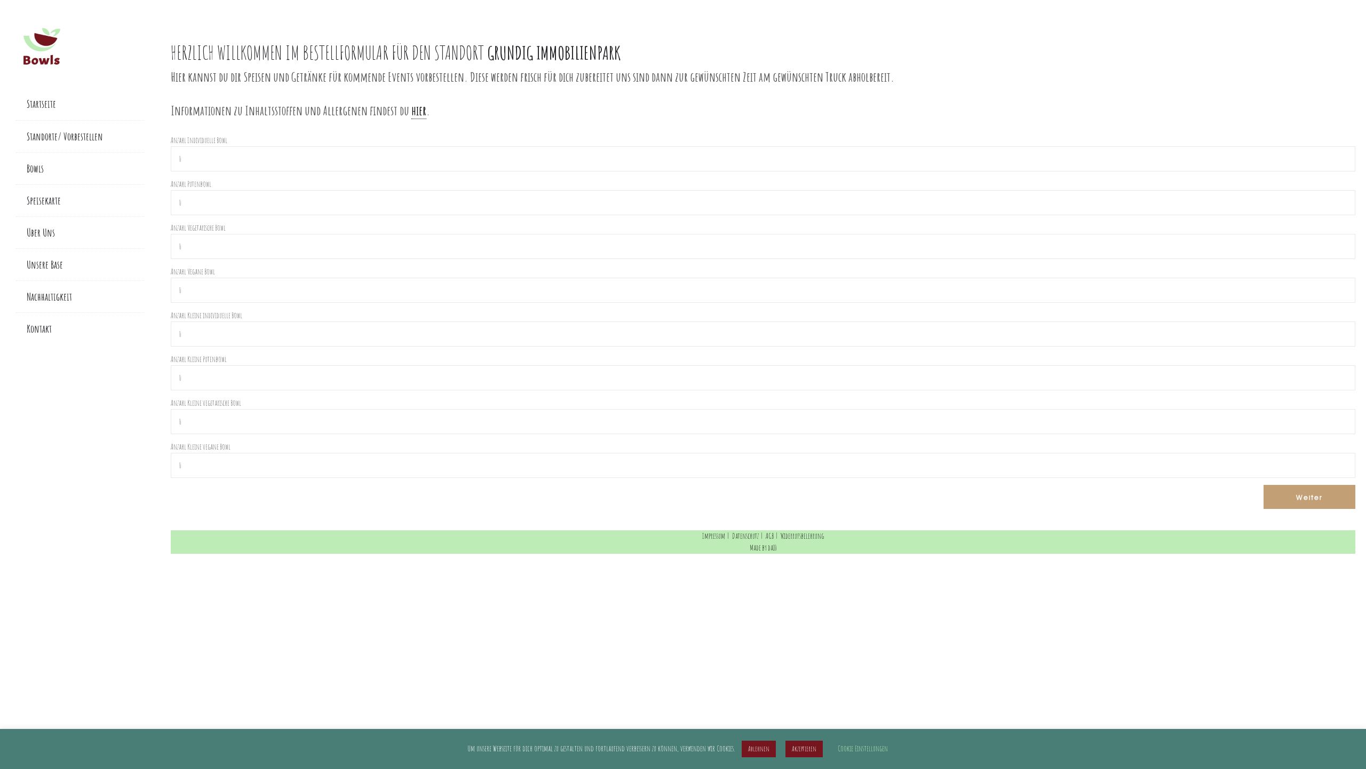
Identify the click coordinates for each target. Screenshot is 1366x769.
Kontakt (39, 328)
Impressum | (716, 535)
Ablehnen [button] (758, 748)
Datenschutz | (748, 535)
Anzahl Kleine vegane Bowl (201, 446)
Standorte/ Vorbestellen (65, 136)
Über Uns (41, 232)
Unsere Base (45, 264)
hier (418, 110)
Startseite (41, 104)
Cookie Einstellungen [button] (863, 748)
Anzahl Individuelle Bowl (199, 140)
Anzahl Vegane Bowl (193, 271)
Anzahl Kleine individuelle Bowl (206, 315)
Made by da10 (763, 547)
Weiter (1309, 497)
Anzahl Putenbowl (191, 184)
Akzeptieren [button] (804, 748)
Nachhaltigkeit (49, 296)
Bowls (35, 168)
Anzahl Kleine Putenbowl (199, 359)
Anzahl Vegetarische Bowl (198, 227)
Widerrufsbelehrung (802, 535)
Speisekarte (44, 200)
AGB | (773, 535)
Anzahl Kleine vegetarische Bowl (206, 402)
